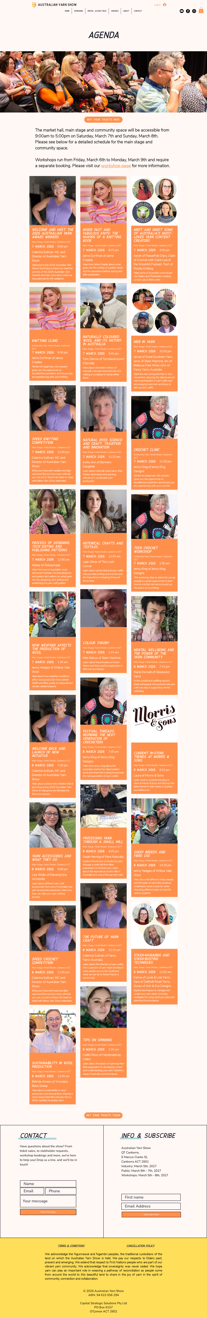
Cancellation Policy (141, 1245)
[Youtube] (182, 11)
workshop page (116, 166)
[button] (115, 11)
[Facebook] (188, 11)
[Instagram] (194, 11)
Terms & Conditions (71, 1245)
